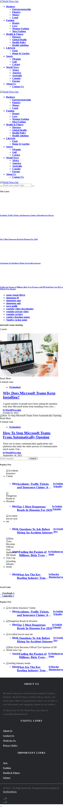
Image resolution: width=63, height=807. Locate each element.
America (16, 72)
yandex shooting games (18, 317)
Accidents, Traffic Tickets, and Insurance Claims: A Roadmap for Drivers (27, 215)
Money (15, 14)
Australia (17, 75)
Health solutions (20, 45)
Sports (9, 56)
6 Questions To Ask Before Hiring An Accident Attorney (20, 263)
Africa (15, 70)
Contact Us (18, 86)
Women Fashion (20, 28)
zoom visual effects (15, 295)
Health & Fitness (14, 34)
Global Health (19, 39)
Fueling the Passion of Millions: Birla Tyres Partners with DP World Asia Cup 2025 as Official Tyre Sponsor (32, 553)
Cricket (16, 64)
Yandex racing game (16, 320)
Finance (16, 12)
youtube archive (14, 314)
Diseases (16, 37)
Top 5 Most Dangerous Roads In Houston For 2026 (19, 239)
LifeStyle (10, 48)
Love (14, 26)
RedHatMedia (10, 791)
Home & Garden (21, 53)
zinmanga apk (13, 303)
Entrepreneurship (21, 9)
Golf (14, 61)
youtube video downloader (20, 308)
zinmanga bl (12, 297)
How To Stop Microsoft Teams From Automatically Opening (26, 435)
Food (15, 50)
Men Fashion (19, 31)
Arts (5, 763)
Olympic (16, 59)
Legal (15, 17)
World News (12, 67)
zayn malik (11, 306)
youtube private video (17, 311)
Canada (16, 78)
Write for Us (9, 740)
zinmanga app (13, 300)
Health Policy (19, 42)
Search (33, 458)
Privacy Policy (10, 745)
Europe (16, 81)
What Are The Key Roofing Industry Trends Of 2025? (32, 576)
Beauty (16, 23)
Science (6, 777)
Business (10, 6)
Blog (14, 483)
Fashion (10, 20)
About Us (11, 84)
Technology (15, 387)
